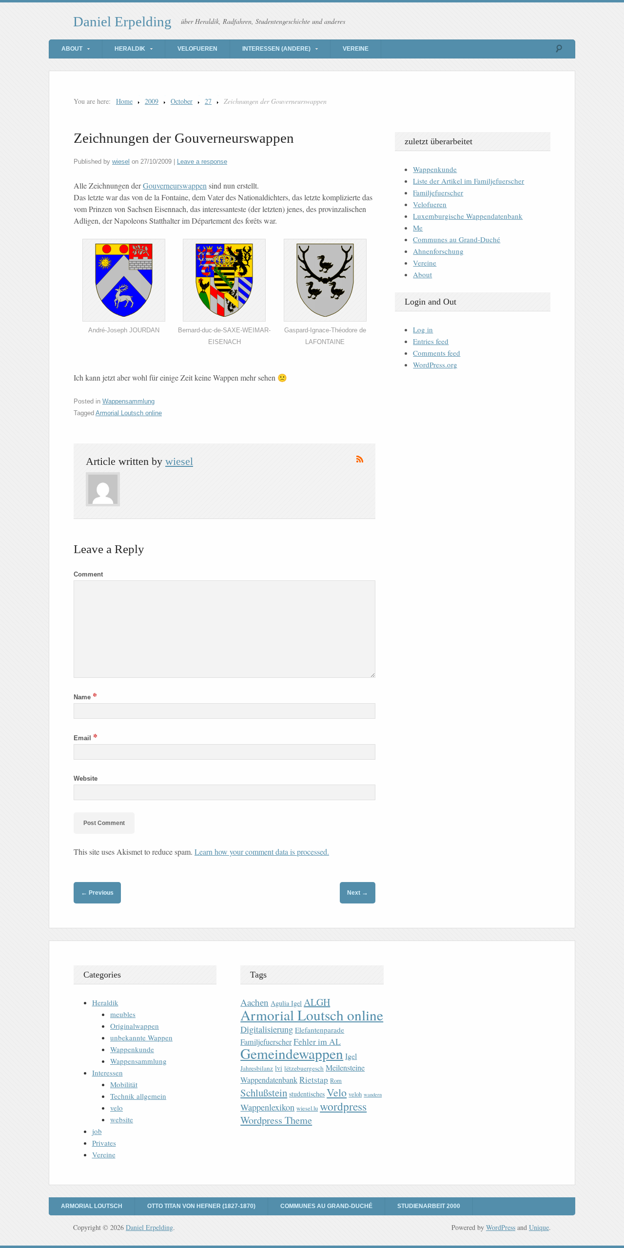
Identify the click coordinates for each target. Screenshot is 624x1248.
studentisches (307, 1093)
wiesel (121, 161)
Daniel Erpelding (122, 21)
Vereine (356, 48)
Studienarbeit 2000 (428, 1206)
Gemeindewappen (291, 1053)
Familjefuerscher (438, 192)
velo (116, 1108)
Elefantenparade (319, 1030)
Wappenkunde (435, 169)
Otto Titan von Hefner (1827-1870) (201, 1206)
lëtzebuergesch (304, 1068)
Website (86, 778)
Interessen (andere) (276, 48)
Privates (104, 1143)
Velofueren (197, 48)
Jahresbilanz (256, 1068)
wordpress (343, 1106)
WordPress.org (435, 364)
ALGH (317, 1002)
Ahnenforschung (438, 251)
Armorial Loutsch (91, 1206)
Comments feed (436, 353)
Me (418, 227)
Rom (336, 1080)
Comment (88, 574)
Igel (351, 1056)
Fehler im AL (317, 1041)
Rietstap (313, 1079)
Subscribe (359, 459)
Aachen (254, 1002)
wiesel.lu (307, 1108)
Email (86, 738)
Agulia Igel (286, 1003)
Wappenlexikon (267, 1107)
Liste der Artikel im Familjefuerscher (468, 181)
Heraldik (130, 48)
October (182, 101)
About (71, 48)
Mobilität (123, 1084)
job (97, 1131)
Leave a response (202, 161)
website (121, 1119)
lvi (278, 1068)
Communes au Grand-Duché (456, 239)
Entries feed (430, 341)
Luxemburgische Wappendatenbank (468, 216)
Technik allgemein (138, 1096)
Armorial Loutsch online (129, 413)
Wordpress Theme (276, 1120)
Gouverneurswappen (175, 185)
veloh (355, 1094)
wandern (373, 1094)
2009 (151, 101)
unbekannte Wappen (141, 1037)
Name (85, 697)
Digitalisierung (266, 1029)
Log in (423, 329)
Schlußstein (263, 1092)
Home (124, 101)
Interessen (107, 1072)
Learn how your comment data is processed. (262, 851)
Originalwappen (134, 1026)
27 (208, 101)
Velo (337, 1092)
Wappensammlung (128, 401)
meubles (123, 1014)
